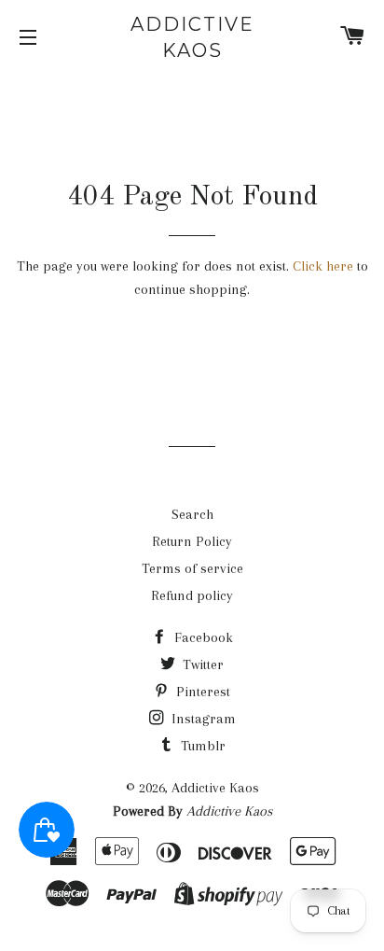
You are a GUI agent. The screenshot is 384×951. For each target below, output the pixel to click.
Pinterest (201, 691)
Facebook (202, 637)
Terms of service (192, 568)
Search (192, 514)
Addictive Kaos (192, 37)
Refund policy (192, 595)
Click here (323, 266)
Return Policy (192, 541)
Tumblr (201, 745)
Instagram (202, 718)
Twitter (201, 664)
